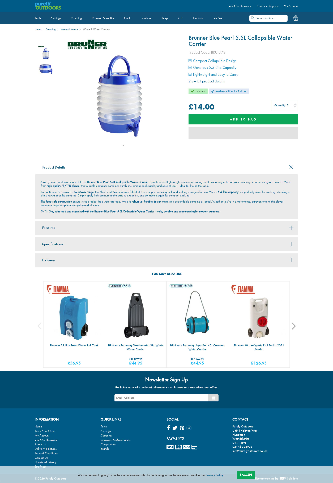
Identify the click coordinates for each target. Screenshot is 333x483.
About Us (40, 444)
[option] (46, 53)
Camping (51, 29)
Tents (104, 426)
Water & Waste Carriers (96, 29)
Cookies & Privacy (46, 462)
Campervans (108, 444)
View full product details (207, 81)
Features (48, 228)
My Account (42, 435)
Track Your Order (45, 431)
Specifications (52, 244)
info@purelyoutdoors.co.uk (249, 451)
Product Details (53, 167)
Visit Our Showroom (46, 440)
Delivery (48, 260)
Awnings (106, 431)
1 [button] (121, 145)
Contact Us (41, 458)
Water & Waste (69, 29)
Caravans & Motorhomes (115, 440)
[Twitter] (174, 428)
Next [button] (296, 326)
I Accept (246, 475)
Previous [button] (42, 326)
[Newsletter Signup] (213, 397)
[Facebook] (168, 428)
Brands (105, 449)
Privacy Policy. (215, 475)
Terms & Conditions (46, 453)
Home (38, 29)
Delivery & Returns (46, 449)
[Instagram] (189, 428)
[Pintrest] (182, 428)
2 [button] (123, 145)
